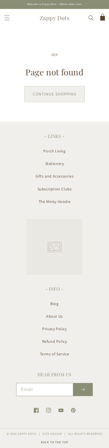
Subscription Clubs (54, 188)
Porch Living (54, 151)
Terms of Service (54, 353)
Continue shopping (54, 94)
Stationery (54, 163)
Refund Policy (54, 341)
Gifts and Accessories (54, 176)
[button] (7, 18)
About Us (54, 316)
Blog (54, 303)
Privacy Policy (54, 328)
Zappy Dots (27, 434)
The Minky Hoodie (55, 201)
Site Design (52, 434)
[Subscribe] (83, 389)
